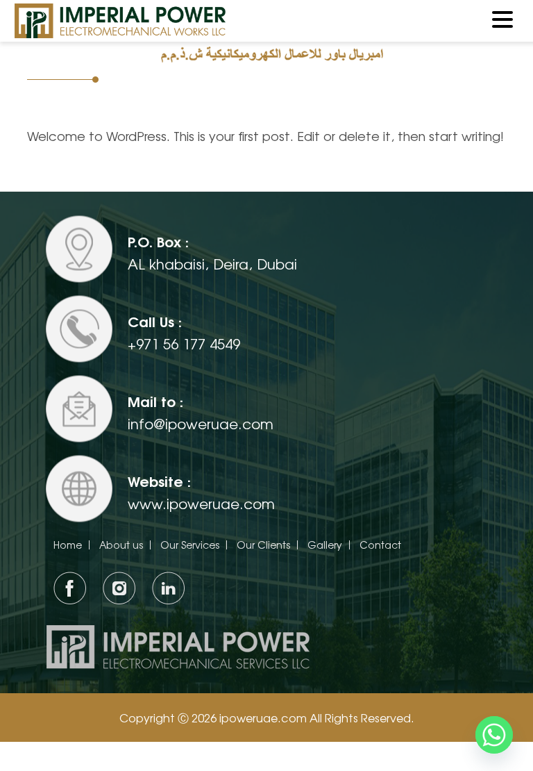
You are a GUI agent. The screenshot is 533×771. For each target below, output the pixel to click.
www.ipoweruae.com (201, 503)
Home (67, 545)
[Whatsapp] (494, 735)
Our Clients (263, 545)
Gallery (324, 545)
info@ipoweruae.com (200, 423)
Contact (380, 545)
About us (121, 545)
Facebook (69, 588)
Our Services (189, 545)
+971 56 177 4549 (184, 343)
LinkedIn (168, 588)
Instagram (119, 588)
